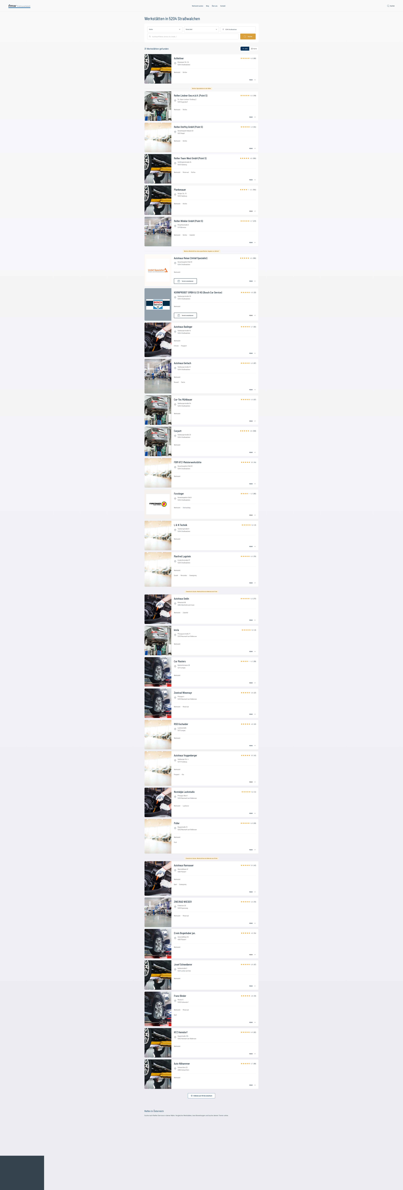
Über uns (214, 6)
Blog (207, 6)
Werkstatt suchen (197, 6)
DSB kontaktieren (9, 1172)
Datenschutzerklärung (29, 1171)
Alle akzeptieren (20, 1176)
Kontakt (222, 6)
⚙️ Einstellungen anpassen (20, 1181)
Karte (255, 49)
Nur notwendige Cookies (20, 1184)
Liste (246, 49)
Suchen (392, 6)
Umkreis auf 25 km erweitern (202, 1096)
